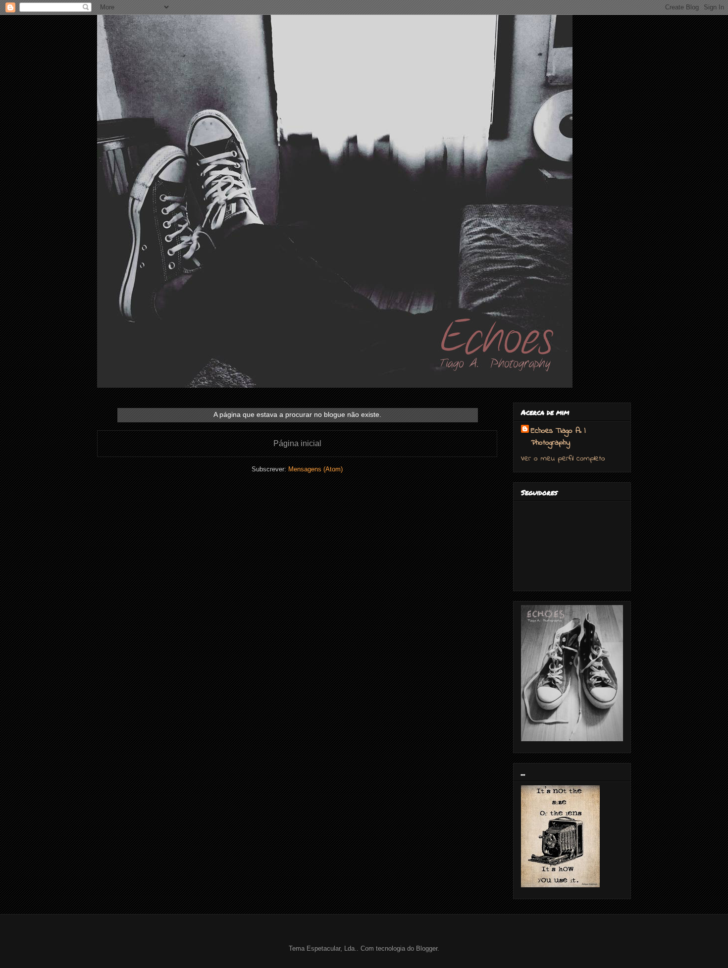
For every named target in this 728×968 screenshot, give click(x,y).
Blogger (426, 948)
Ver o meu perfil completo (563, 458)
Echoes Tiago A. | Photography (558, 437)
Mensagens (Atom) (315, 469)
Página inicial (297, 443)
